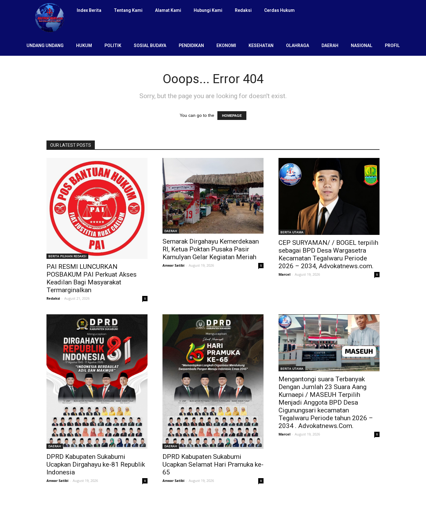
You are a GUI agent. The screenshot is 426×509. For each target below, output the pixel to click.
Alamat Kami (168, 10)
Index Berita (89, 10)
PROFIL (392, 45)
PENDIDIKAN (191, 45)
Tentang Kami (128, 10)
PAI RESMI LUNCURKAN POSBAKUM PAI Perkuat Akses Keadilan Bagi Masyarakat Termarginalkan (91, 278)
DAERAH (330, 45)
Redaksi (243, 10)
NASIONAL (361, 45)
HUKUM (84, 45)
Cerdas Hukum (279, 10)
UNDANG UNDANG (45, 45)
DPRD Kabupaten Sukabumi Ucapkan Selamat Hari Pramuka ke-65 (213, 464)
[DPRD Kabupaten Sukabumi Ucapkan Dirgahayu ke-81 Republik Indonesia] (97, 381)
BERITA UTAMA (291, 232)
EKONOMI (226, 45)
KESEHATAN (261, 45)
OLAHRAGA (297, 45)
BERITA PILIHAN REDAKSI (67, 256)
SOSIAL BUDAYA (150, 45)
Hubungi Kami (208, 10)
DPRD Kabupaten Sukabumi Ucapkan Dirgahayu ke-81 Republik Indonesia (95, 464)
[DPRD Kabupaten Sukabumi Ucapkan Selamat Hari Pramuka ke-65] (213, 381)
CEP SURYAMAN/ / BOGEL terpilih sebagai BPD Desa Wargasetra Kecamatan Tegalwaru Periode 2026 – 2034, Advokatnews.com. (328, 254)
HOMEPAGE (232, 115)
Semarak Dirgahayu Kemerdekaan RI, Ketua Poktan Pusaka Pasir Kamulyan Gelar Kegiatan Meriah (210, 249)
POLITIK (112, 45)
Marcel (284, 274)
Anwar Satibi (173, 265)
